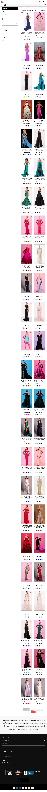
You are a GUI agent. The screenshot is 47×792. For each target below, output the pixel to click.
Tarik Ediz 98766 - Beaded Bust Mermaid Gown (27, 208)
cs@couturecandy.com (8, 753)
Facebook (2, 763)
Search (8, 5)
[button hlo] (24, 39)
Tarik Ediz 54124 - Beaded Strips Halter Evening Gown (39, 641)
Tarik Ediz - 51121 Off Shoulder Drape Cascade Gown (27, 150)
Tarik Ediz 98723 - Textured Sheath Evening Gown (26, 92)
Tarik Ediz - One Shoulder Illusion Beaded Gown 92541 (26, 33)
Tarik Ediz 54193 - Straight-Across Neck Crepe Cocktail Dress (26, 352)
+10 (43, 96)
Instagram (9, 763)
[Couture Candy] (5, 4)
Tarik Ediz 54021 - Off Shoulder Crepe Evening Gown (26, 237)
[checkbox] (10, 14)
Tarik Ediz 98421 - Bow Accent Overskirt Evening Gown (27, 410)
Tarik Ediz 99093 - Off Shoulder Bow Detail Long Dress (39, 699)
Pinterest (7, 763)
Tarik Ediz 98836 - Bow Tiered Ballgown (26, 612)
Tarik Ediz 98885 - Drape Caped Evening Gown (39, 324)
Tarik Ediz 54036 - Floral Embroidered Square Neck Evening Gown (39, 33)
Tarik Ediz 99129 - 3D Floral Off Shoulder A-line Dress (27, 699)
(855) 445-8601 (7, 756)
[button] (26, 709)
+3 (30, 212)
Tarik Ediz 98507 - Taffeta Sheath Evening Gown (39, 352)
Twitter (4, 763)
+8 (30, 96)
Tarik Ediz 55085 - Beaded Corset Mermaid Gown (39, 295)
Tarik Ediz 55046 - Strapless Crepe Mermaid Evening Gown (26, 526)
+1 (30, 501)
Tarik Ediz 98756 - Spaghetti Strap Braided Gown (26, 641)
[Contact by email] (43, 1)
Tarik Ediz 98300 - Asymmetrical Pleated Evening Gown (39, 266)
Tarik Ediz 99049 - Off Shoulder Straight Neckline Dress (26, 295)
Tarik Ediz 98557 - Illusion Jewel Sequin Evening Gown (39, 526)
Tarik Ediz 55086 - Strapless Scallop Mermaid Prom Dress (39, 468)
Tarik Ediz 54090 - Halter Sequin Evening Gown (27, 584)
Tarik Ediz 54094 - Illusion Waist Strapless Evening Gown (27, 670)
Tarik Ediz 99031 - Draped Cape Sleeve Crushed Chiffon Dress (39, 497)
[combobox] (25, 5)
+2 (30, 299)
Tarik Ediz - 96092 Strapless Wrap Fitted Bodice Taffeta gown (39, 64)
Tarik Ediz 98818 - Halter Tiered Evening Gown (39, 612)
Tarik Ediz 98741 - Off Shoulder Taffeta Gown (39, 208)
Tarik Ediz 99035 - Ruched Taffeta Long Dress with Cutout (27, 439)
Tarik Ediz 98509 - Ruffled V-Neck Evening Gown (39, 410)
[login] (39, 1)
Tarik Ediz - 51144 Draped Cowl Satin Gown (27, 179)
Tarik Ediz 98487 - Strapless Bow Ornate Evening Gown (39, 381)
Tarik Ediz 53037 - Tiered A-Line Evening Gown (26, 121)
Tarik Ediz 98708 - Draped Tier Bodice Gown (39, 150)
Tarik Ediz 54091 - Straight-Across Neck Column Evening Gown (39, 237)
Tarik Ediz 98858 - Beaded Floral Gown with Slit (27, 324)
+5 (30, 125)
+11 (43, 68)
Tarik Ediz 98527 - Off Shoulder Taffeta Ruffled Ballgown (26, 555)
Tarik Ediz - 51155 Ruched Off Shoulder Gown (26, 64)
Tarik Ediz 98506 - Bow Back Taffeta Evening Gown (26, 381)
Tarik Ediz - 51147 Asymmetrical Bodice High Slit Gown (39, 121)
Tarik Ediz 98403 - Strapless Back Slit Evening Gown (39, 555)
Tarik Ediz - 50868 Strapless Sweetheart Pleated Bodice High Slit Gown (39, 92)
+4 (42, 154)
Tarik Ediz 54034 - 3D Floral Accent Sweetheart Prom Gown (26, 468)
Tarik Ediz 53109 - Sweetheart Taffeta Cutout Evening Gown (39, 670)
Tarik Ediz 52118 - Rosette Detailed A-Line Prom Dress (39, 179)
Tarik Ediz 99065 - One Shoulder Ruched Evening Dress (39, 584)
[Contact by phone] (45, 1)
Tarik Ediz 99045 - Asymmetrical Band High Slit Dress (26, 497)
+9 (30, 68)
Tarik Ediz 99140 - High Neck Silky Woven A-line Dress (39, 439)
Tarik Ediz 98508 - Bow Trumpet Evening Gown (26, 266)
